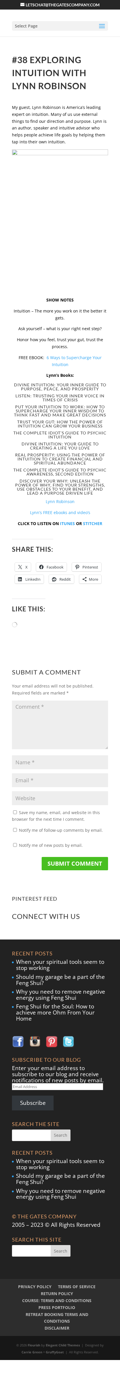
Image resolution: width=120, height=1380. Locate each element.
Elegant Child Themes (63, 1345)
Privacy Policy (35, 1286)
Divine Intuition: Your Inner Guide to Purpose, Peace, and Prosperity (60, 386)
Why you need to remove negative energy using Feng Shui (60, 994)
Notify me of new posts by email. (51, 845)
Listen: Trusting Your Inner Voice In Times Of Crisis (60, 397)
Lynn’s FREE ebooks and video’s (60, 512)
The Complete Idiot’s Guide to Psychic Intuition (60, 434)
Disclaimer (57, 1328)
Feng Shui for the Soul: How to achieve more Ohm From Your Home (55, 1012)
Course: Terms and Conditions (56, 1300)
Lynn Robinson (60, 501)
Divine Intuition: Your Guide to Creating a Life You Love (60, 445)
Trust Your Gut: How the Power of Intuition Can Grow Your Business (60, 423)
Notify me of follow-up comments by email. (61, 830)
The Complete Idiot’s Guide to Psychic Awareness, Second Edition (60, 471)
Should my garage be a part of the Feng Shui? (60, 980)
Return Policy (57, 1293)
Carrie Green (32, 1352)
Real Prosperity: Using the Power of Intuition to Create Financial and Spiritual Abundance (60, 458)
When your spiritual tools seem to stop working (60, 965)
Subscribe (33, 1103)
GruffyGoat (55, 1352)
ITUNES (67, 523)
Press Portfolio (56, 1307)
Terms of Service (77, 1286)
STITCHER (92, 523)
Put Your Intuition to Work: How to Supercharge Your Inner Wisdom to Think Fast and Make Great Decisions (60, 410)
